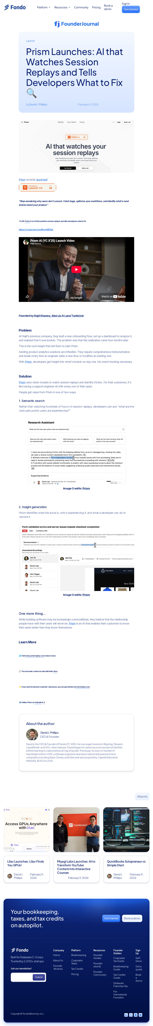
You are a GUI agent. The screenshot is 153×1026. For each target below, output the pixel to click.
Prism (22, 179)
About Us (58, 960)
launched (41, 179)
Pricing (96, 7)
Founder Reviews (58, 967)
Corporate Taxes (77, 962)
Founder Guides (97, 957)
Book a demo (108, 7)
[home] (18, 7)
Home (56, 955)
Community (81, 7)
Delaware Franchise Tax (120, 985)
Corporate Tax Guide (119, 960)
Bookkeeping (78, 955)
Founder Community (99, 973)
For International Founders (120, 994)
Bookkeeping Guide (120, 968)
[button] (44, 7)
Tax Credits (77, 968)
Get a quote (139, 968)
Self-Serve (139, 960)
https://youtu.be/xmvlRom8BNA (36, 229)
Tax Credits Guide (119, 976)
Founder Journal (97, 965)
